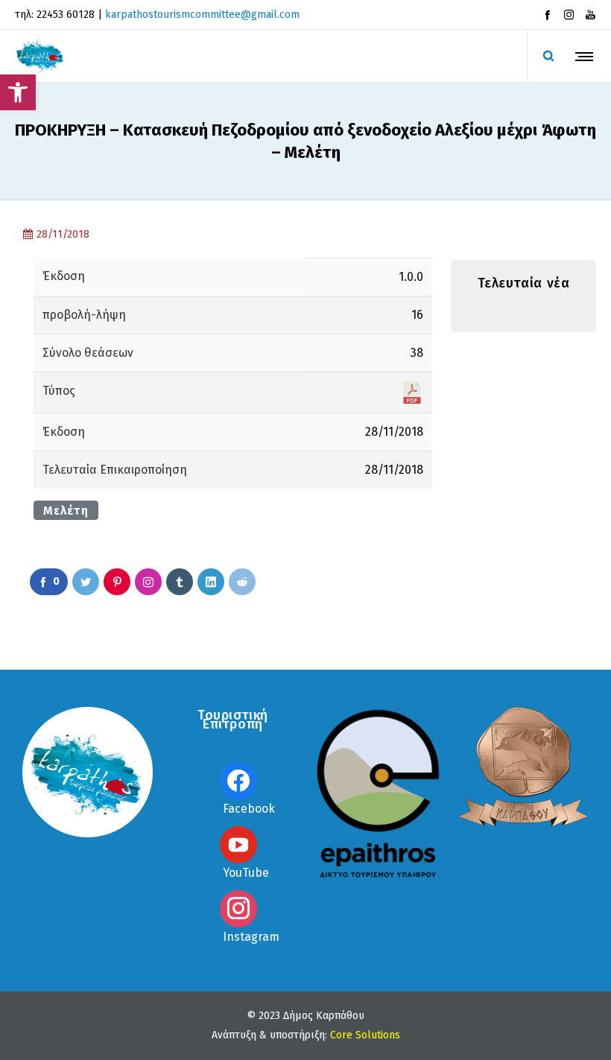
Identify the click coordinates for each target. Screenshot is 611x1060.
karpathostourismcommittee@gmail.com (202, 14)
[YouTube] (590, 14)
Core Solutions (365, 1035)
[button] (18, 92)
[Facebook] (547, 14)
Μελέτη (66, 511)
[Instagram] (569, 14)
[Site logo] (40, 56)
